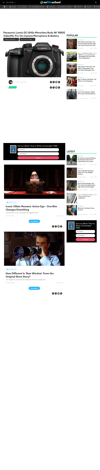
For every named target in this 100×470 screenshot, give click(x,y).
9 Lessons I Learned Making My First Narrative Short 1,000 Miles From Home (86, 159)
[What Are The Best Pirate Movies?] (72, 210)
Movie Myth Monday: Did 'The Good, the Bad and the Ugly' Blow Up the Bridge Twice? (86, 186)
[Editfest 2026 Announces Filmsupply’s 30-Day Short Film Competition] (72, 56)
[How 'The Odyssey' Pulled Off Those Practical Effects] (72, 94)
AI (6, 6)
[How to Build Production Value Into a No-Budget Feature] (72, 172)
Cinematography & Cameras (37, 6)
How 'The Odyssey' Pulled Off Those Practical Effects (86, 93)
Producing (89, 6)
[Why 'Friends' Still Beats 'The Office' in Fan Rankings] (72, 81)
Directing (14, 6)
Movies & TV (79, 6)
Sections (10, 2)
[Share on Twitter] (54, 82)
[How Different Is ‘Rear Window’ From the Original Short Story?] (34, 249)
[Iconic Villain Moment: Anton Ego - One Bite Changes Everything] (34, 182)
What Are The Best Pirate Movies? (86, 209)
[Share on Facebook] (51, 82)
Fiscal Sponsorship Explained (84, 197)
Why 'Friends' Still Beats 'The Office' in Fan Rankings (87, 80)
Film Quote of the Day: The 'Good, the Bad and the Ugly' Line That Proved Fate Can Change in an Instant (87, 44)
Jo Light (81, 48)
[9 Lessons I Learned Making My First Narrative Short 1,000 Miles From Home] (72, 160)
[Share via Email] (56, 82)
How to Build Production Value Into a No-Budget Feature (85, 172)
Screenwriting (24, 6)
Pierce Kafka (82, 177)
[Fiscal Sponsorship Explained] (72, 198)
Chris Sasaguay (11, 282)
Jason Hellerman (83, 98)
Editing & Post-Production (66, 6)
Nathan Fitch (82, 164)
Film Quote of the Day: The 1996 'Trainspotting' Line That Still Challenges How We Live (86, 69)
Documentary (52, 6)
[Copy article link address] (59, 82)
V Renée (17, 82)
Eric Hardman (10, 215)
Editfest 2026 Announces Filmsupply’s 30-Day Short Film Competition (87, 56)
